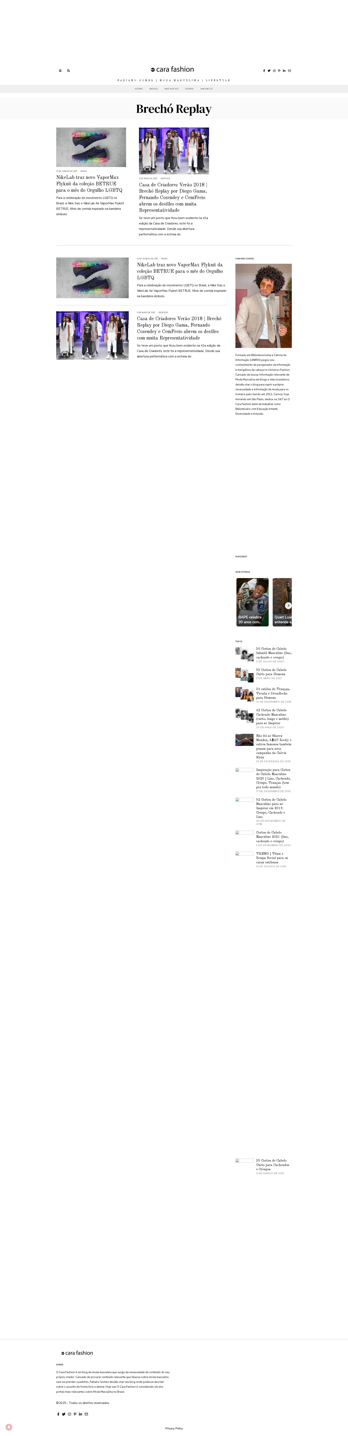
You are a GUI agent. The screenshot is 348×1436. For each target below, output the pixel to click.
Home (139, 88)
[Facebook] (264, 70)
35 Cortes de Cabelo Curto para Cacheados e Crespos (272, 1165)
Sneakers (171, 88)
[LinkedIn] (284, 70)
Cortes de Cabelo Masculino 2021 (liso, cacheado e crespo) (272, 837)
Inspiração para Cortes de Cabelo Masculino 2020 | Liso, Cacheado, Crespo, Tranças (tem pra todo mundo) (273, 778)
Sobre (189, 88)
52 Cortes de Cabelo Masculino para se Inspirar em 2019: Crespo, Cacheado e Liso (271, 808)
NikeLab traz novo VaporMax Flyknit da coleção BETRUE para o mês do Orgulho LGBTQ (89, 184)
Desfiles (165, 178)
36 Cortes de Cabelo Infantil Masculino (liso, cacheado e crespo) (274, 653)
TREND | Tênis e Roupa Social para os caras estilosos (272, 858)
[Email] (289, 70)
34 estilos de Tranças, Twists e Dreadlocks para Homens (273, 693)
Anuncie (207, 88)
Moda (154, 88)
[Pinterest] (279, 70)
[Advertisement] (121, 28)
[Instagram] (274, 70)
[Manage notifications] (9, 1427)
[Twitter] (269, 70)
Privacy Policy (174, 1428)
